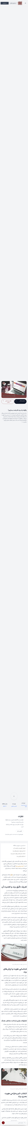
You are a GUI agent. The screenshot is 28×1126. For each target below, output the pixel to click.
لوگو (11, 875)
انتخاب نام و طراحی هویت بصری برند (18, 853)
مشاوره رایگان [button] (13, 3)
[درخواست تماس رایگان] (3, 1122)
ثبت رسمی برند (20, 866)
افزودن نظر (19, 831)
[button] (25, 3)
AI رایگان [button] (4, 3)
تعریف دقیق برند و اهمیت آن (19, 848)
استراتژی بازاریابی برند (21, 856)
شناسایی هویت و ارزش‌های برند (19, 851)
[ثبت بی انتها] (20, 3)
